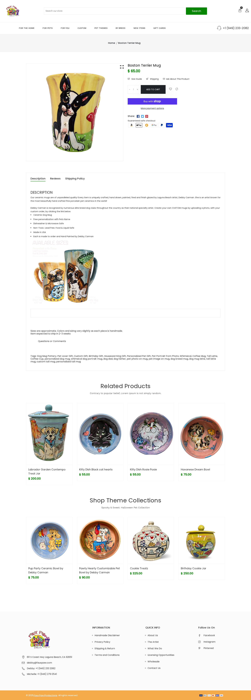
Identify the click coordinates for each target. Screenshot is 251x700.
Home (111, 43)
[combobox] (125, 11)
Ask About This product (177, 79)
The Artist (153, 642)
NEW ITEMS (139, 28)
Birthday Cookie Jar (193, 568)
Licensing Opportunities (161, 655)
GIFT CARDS (159, 28)
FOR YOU (65, 28)
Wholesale (153, 661)
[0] (240, 11)
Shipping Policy (75, 178)
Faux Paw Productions (45, 695)
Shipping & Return (105, 648)
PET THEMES (100, 28)
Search (196, 11)
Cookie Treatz (139, 568)
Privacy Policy (102, 642)
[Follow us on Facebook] (138, 116)
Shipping (154, 79)
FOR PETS (48, 28)
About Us (153, 635)
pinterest (209, 648)
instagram (209, 641)
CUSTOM (82, 28)
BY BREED (120, 28)
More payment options (152, 108)
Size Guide (136, 79)
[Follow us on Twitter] (142, 116)
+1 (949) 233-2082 (236, 28)
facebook (209, 635)
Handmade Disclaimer (107, 635)
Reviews (55, 178)
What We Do (155, 648)
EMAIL (34, 341)
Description (38, 178)
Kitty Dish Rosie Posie (143, 469)
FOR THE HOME (26, 28)
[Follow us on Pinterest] (146, 116)
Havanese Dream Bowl (195, 469)
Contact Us (154, 668)
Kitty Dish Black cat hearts (96, 469)
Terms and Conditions (107, 655)
